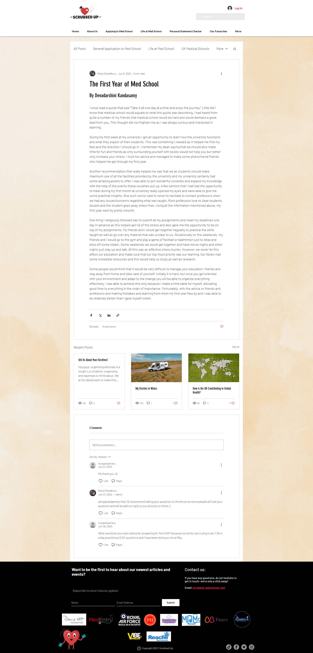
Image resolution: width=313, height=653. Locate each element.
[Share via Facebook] (91, 315)
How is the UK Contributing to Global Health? (212, 390)
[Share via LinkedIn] (109, 315)
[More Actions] (221, 465)
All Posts (80, 48)
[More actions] (221, 73)
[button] (234, 48)
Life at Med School (161, 48)
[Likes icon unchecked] (100, 481)
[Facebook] (236, 647)
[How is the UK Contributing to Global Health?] (213, 368)
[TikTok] (228, 647)
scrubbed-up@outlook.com (209, 587)
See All (235, 346)
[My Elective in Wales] (156, 368)
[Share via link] (118, 315)
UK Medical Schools (195, 48)
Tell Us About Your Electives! (93, 360)
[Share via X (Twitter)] (100, 315)
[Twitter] (244, 647)
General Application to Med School (117, 48)
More (220, 48)
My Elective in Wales (146, 388)
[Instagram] (251, 647)
